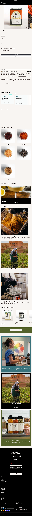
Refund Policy (2, 498)
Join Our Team (3, 482)
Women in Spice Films (4, 478)
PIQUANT (23, 144)
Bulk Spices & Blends (9, 307)
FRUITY (8, 144)
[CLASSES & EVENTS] (16, 351)
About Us (2, 304)
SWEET (8, 161)
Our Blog (2, 479)
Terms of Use (2, 497)
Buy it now (16, 56)
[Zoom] (27, 27)
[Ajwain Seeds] (21, 316)
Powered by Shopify (3, 514)
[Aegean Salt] (7, 317)
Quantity (2, 38)
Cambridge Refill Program (4, 481)
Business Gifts (3, 489)
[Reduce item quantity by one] (1, 40)
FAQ (1, 499)
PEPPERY (23, 161)
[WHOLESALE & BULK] (16, 424)
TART (8, 179)
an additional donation (22, 76)
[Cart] (29, 3)
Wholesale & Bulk (3, 488)
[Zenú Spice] (16, 63)
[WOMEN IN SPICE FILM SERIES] (16, 388)
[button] (3, 33)
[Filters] (14, 94)
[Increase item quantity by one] (4, 40)
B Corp (2, 271)
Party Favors (2, 490)
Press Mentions (3, 480)
